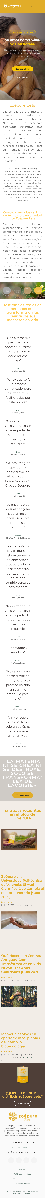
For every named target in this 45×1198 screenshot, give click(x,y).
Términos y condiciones (22, 1179)
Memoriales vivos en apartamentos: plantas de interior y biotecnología (20, 1040)
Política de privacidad (22, 1174)
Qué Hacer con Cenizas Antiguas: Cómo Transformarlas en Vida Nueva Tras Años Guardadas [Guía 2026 (21, 964)
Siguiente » (28, 1057)
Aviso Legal (22, 1169)
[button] (31, 6)
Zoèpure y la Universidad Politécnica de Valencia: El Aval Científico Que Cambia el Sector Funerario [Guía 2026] (22, 886)
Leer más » (6, 902)
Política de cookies (22, 1184)
